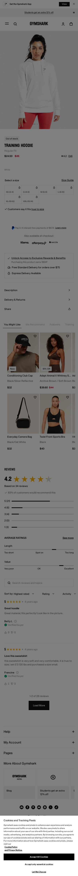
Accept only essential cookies (39, 864)
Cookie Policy (11, 847)
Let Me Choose (39, 872)
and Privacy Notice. (13, 850)
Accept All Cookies (39, 857)
